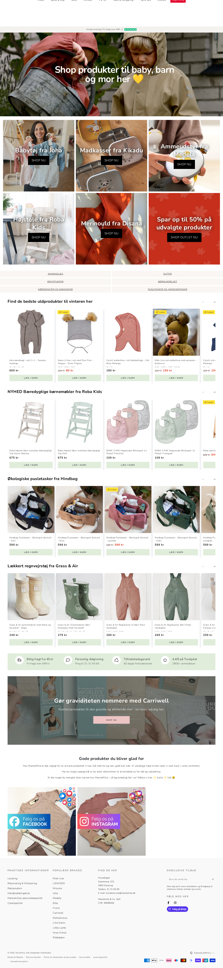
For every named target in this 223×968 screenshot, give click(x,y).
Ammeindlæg (55, 273)
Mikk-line (58, 878)
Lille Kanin (59, 922)
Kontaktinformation (19, 961)
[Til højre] (212, 302)
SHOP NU (39, 160)
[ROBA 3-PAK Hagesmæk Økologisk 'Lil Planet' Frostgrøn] (176, 422)
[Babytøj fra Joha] (38, 155)
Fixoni (56, 908)
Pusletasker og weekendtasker (167, 289)
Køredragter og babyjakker (55, 289)
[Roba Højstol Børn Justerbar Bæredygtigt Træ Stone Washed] (31, 422)
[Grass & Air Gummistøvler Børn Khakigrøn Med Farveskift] (79, 596)
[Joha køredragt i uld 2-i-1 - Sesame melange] (31, 332)
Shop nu (111, 720)
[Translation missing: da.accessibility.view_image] (42, 821)
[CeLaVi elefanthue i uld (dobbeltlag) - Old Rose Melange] (128, 332)
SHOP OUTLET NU (184, 237)
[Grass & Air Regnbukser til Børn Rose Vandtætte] (128, 596)
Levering (12, 878)
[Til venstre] (205, 302)
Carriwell (58, 913)
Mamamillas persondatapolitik (25, 898)
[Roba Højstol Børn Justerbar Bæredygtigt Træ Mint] (79, 422)
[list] (111, 660)
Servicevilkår (84, 957)
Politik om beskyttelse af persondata (60, 957)
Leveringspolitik (100, 957)
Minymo (57, 888)
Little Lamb (59, 927)
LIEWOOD (59, 883)
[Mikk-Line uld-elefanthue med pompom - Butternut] (176, 332)
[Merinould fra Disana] (111, 229)
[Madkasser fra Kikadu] (111, 155)
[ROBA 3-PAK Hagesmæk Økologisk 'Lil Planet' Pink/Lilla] (128, 422)
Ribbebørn (59, 937)
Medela (57, 898)
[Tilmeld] (213, 879)
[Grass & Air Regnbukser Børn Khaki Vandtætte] (176, 596)
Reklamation (15, 888)
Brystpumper (55, 281)
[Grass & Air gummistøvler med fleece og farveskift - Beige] (31, 596)
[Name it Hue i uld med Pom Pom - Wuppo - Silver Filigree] (79, 332)
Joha (55, 893)
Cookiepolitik (15, 903)
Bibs (55, 903)
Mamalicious (60, 918)
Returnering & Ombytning (22, 883)
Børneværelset (167, 281)
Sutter (167, 273)
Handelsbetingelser (19, 893)
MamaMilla (20, 953)
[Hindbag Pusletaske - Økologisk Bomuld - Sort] (31, 509)
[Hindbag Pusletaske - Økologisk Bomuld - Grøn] (176, 509)
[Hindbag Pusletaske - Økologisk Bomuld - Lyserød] (128, 509)
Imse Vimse (59, 932)
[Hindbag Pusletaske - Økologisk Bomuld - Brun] (79, 509)
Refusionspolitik (33, 957)
